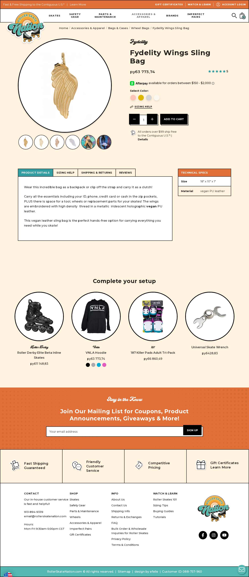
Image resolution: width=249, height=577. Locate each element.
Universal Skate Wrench (209, 347)
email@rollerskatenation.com (45, 516)
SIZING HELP (65, 172)
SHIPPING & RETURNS (96, 172)
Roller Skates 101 (165, 499)
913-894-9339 (33, 512)
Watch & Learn (199, 4)
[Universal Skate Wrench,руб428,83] (210, 316)
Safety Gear (75, 15)
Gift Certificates (169, 4)
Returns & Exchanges (126, 517)
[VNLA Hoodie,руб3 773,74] (96, 316)
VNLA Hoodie (96, 352)
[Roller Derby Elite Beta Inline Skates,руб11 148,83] (39, 316)
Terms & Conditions (125, 544)
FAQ (114, 523)
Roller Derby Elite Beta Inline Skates (39, 355)
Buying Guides (163, 511)
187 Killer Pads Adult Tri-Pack (153, 352)
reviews (125, 172)
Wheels (75, 517)
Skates (54, 15)
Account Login (234, 4)
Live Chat (241, 569)
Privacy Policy (121, 539)
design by (142, 571)
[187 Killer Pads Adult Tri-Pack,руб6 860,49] (153, 316)
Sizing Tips (160, 505)
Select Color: (139, 90)
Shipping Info (120, 511)
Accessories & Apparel (144, 15)
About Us (118, 499)
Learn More (78, 4)
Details (143, 139)
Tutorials (159, 517)
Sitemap (124, 571)
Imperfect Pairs (196, 15)
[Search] (234, 15)
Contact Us (119, 505)
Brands (172, 15)
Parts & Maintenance (105, 15)
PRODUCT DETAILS (36, 172)
